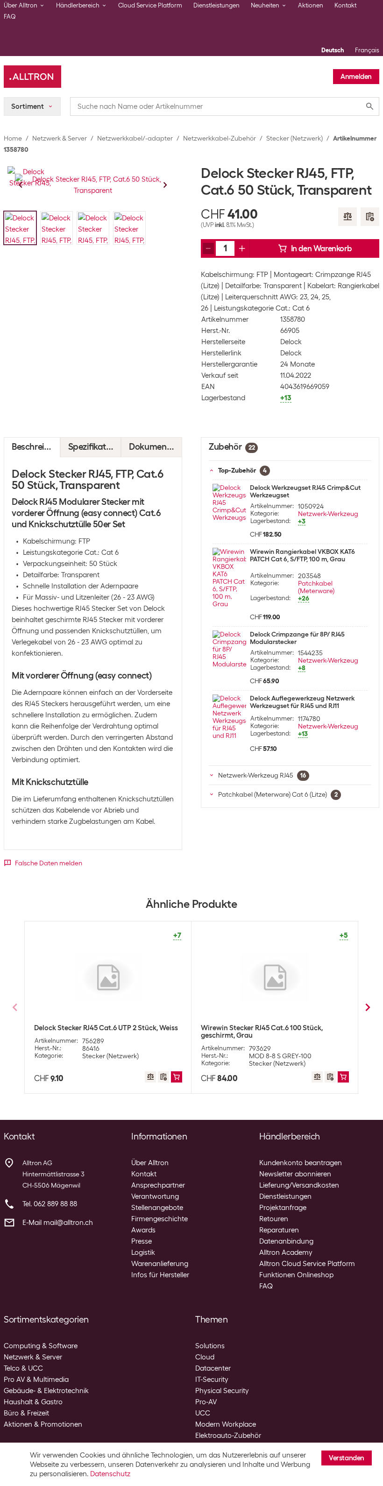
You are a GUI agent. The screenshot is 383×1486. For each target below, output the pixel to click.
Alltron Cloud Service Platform (307, 1264)
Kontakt (345, 5)
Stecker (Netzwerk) (294, 138)
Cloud (204, 1357)
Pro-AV (206, 1402)
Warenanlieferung (159, 1264)
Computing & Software (41, 1346)
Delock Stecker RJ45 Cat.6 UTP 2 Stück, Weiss (106, 1028)
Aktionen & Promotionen (43, 1424)
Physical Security (222, 1391)
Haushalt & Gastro (33, 1402)
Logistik (143, 1252)
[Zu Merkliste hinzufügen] (370, 216)
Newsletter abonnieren (295, 1174)
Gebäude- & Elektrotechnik (46, 1391)
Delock (291, 342)
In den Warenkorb (321, 248)
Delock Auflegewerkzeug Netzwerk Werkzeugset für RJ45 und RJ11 (302, 701)
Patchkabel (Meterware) (316, 587)
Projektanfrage (282, 1207)
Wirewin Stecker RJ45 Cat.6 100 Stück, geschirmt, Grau (262, 1031)
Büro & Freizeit (26, 1413)
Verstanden (346, 1458)
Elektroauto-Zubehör (228, 1435)
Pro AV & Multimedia (36, 1379)
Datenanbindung (286, 1241)
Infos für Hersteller (160, 1275)
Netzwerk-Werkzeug (328, 513)
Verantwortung (155, 1196)
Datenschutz (110, 1474)
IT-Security (211, 1379)
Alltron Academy (285, 1252)
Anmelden (356, 76)
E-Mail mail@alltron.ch (57, 1222)
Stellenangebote (157, 1207)
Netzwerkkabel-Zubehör (219, 138)
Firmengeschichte (159, 1219)
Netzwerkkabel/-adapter (135, 138)
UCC (202, 1413)
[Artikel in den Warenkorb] (176, 1077)
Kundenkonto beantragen (300, 1163)
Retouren (273, 1219)
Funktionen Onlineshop (296, 1275)
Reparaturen (279, 1230)
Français (367, 50)
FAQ (10, 16)
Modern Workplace (225, 1424)
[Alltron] (32, 76)
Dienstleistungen (216, 5)
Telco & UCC (23, 1368)
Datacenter (213, 1368)
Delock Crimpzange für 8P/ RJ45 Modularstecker (297, 637)
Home (13, 138)
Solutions (210, 1346)
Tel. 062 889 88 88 (49, 1204)
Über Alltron (150, 1163)
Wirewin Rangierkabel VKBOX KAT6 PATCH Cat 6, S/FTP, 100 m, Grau (302, 555)
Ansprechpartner (158, 1185)
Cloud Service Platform (150, 5)
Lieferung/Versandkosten (299, 1185)
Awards (143, 1230)
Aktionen (310, 5)
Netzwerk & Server (59, 138)
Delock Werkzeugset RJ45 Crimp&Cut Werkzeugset (305, 491)
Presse (141, 1241)
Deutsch (332, 50)
